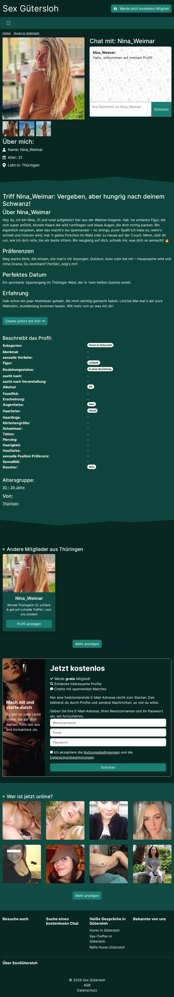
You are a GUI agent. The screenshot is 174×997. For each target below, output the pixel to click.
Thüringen (10, 503)
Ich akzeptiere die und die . (91, 754)
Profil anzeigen (29, 624)
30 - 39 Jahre (14, 487)
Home (7, 33)
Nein (91, 466)
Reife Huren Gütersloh (107, 947)
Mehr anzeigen (87, 644)
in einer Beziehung (100, 369)
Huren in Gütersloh (26, 33)
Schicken (108, 767)
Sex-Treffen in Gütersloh (101, 938)
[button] (43, 78)
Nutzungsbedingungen (102, 752)
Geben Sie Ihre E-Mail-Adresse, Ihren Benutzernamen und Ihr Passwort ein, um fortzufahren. (106, 713)
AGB (87, 985)
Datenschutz (87, 990)
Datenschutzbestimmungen (72, 757)
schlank (93, 362)
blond (92, 410)
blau (91, 404)
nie (91, 386)
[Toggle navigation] (8, 23)
